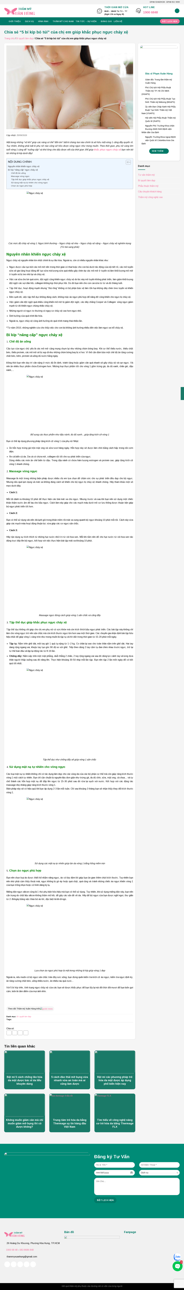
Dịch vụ (29, 21)
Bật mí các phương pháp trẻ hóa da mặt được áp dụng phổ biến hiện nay (114, 1080)
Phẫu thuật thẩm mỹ (148, 186)
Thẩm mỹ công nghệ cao (150, 197)
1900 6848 (150, 12)
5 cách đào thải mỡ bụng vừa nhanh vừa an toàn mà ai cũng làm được (69, 1080)
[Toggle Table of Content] (127, 162)
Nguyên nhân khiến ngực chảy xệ (23, 166)
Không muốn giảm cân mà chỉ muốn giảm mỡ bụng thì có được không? (24, 1123)
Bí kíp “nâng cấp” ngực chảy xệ (23, 170)
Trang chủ (9, 38)
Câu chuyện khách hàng (150, 191)
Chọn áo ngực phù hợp (21, 186)
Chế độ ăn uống (18, 173)
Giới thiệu (15, 21)
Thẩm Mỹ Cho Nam (63, 21)
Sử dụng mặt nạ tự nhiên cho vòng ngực (29, 183)
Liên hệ (118, 21)
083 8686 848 (27, 1250)
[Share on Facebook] (9, 1032)
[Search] (177, 11)
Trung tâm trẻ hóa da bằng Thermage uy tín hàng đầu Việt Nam (69, 1123)
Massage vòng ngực (20, 176)
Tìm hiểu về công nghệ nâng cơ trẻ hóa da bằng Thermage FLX (114, 1123)
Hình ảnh (43, 21)
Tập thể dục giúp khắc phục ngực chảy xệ (30, 179)
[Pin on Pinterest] (25, 1032)
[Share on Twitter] (14, 1032)
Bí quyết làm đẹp (24, 38)
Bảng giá (106, 21)
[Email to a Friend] (20, 1032)
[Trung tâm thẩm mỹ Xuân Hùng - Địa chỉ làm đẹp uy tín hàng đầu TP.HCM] (48, 10)
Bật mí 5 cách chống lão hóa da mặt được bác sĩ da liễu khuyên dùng (24, 1080)
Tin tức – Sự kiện (86, 21)
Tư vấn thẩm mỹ (146, 175)
